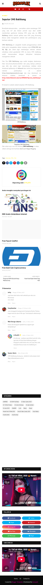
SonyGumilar (12, 308)
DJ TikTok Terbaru (7, 405)
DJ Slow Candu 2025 (26, 401)
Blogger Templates (17, 582)
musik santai (6, 414)
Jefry (9, 292)
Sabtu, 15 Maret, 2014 (28, 321)
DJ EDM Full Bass (14, 401)
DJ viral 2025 (6, 408)
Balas (9, 303)
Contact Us (26, 579)
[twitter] (19, 9)
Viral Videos (36, 411)
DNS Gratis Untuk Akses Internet (14, 214)
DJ (20, 579)
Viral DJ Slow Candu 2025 (24, 411)
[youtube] (15, 9)
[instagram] (23, 9)
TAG (15, 158)
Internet (8, 158)
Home (16, 579)
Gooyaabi (35, 582)
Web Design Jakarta (14, 322)
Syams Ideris (12, 353)
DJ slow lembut (30, 405)
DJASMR (14, 408)
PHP (12, 158)
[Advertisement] (21, 442)
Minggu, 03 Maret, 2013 (18, 292)
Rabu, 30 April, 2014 (23, 353)
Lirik (20, 408)
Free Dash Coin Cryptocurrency (14, 268)
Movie (25, 408)
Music (30, 408)
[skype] (29, 9)
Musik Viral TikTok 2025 (9, 411)
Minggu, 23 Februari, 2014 (24, 308)
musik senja (15, 414)
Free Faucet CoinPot (10, 241)
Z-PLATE (6, 24)
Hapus (13, 303)
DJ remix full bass (19, 405)
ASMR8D (5, 401)
